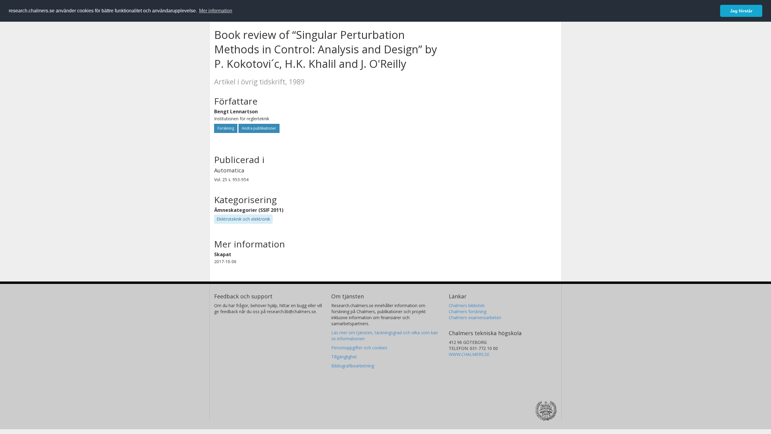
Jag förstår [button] (741, 10)
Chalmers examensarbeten (475, 317)
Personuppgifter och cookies (359, 348)
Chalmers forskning (467, 311)
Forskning (225, 128)
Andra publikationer (259, 128)
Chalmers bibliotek (467, 305)
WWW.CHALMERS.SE (469, 354)
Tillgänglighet (344, 357)
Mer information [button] (215, 10)
